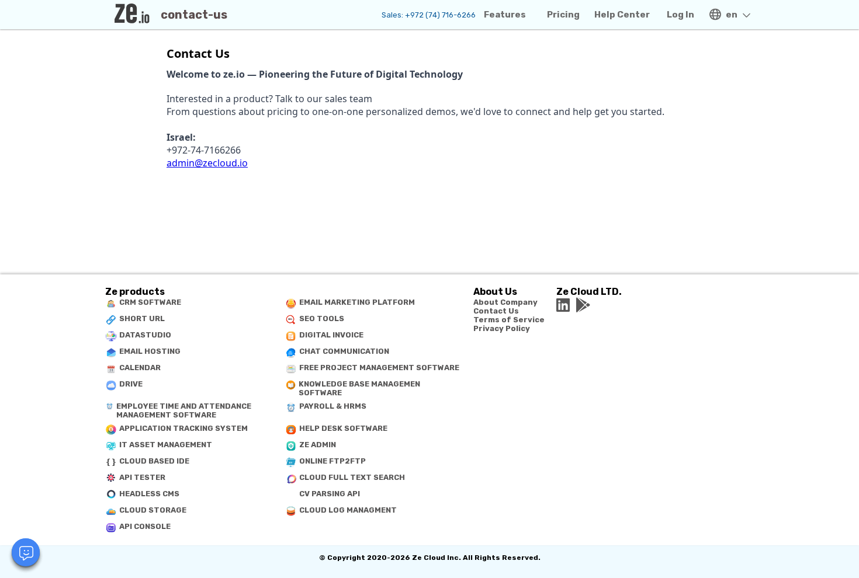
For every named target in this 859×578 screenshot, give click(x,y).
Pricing (563, 14)
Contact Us (496, 311)
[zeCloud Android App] (583, 305)
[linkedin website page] (563, 305)
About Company (505, 302)
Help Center (622, 14)
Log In (680, 14)
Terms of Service (509, 319)
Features (505, 14)
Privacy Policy (501, 328)
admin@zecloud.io (207, 162)
